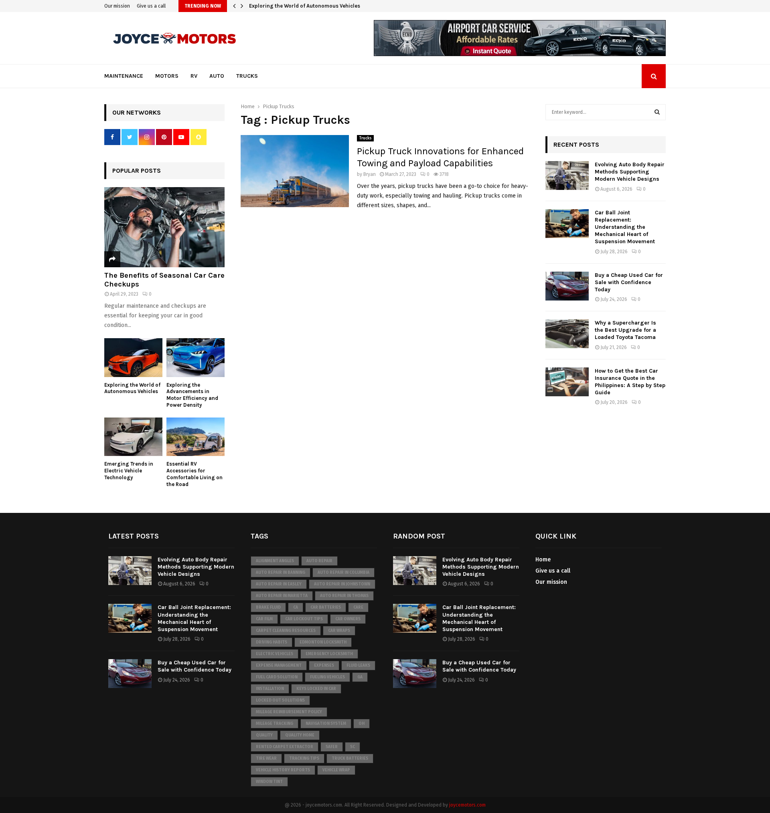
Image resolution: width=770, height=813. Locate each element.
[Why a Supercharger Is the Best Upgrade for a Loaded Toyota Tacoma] (567, 333)
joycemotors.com (467, 805)
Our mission (117, 6)
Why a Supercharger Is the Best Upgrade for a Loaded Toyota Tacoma (625, 330)
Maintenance (123, 76)
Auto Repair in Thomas (344, 595)
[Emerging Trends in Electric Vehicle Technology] (133, 437)
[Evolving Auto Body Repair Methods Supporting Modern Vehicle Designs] (567, 175)
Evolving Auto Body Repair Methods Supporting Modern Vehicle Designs (630, 171)
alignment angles (275, 561)
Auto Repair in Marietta (282, 595)
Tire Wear (266, 758)
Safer (332, 746)
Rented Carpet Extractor (284, 746)
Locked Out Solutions (280, 700)
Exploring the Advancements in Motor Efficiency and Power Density (333, 6)
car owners (348, 619)
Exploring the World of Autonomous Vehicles (132, 388)
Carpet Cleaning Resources (286, 630)
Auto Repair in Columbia (343, 572)
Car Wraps (339, 630)
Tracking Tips (304, 758)
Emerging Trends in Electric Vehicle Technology (128, 470)
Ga (360, 677)
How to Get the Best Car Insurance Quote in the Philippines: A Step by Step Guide (630, 381)
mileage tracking (274, 723)
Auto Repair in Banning (280, 572)
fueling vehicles (327, 677)
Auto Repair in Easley (279, 584)
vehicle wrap (336, 770)
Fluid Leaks (358, 665)
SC (352, 746)
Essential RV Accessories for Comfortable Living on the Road (194, 474)
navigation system (326, 723)
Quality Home (299, 735)
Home (543, 559)
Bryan (369, 174)
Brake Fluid (268, 607)
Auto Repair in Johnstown (342, 584)
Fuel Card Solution (277, 677)
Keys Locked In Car (316, 688)
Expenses (324, 665)
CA (295, 607)
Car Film (264, 619)
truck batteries (350, 758)
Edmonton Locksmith (323, 642)
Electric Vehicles (274, 654)
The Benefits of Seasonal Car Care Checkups (164, 279)
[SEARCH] (657, 112)
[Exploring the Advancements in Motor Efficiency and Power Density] (195, 357)
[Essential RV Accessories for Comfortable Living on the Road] (195, 437)
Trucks (247, 76)
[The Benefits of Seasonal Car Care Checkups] (164, 227)
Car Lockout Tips (304, 619)
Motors (166, 76)
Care (358, 607)
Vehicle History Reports (283, 770)
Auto (216, 76)
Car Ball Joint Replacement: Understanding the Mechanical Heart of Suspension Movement (625, 227)
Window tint (269, 781)
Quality (264, 735)
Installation (270, 688)
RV (193, 76)
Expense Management (279, 665)
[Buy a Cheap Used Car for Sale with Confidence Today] (567, 286)
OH (362, 723)
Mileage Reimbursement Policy (289, 712)
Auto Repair (319, 561)
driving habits (271, 642)
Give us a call (151, 6)
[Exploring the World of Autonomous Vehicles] (133, 357)
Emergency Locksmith (329, 654)
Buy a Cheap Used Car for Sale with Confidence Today (629, 282)
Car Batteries (325, 607)
